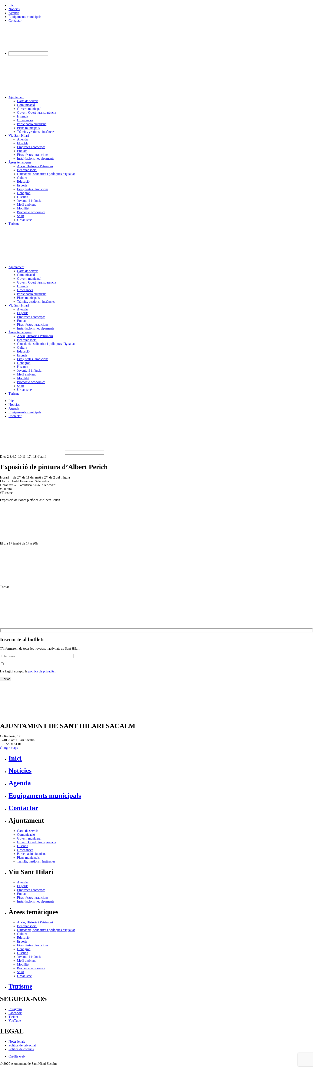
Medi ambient (26, 204)
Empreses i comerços (31, 147)
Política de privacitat (22, 1045)
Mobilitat (23, 208)
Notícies (14, 9)
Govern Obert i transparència (36, 112)
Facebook (15, 1013)
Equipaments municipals (25, 17)
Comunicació (26, 105)
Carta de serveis (27, 101)
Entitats (22, 151)
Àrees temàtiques (20, 162)
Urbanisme (24, 220)
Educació (23, 181)
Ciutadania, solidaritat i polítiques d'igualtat (46, 174)
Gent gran (23, 193)
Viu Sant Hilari (19, 135)
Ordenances (25, 120)
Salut (20, 216)
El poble (22, 143)
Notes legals (17, 1041)
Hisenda (22, 116)
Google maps (9, 747)
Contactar (15, 20)
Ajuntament (16, 97)
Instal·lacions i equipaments (35, 158)
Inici (11, 5)
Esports (22, 185)
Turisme (14, 223)
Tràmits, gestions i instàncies (36, 131)
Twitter (13, 1017)
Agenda (14, 13)
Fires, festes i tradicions (32, 154)
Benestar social (27, 170)
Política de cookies (21, 1049)
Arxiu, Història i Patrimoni (35, 166)
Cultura (22, 177)
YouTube (15, 1020)
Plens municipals (28, 128)
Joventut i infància (29, 200)
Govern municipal (29, 108)
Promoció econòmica (31, 212)
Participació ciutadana (31, 124)
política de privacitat (41, 671)
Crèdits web (17, 1056)
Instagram (15, 1009)
